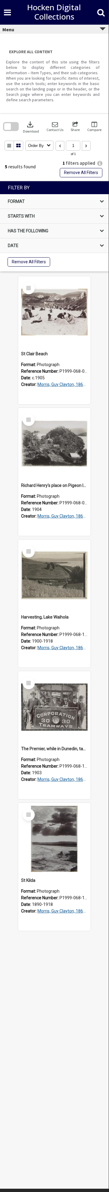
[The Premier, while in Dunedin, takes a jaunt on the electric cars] (54, 707)
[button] (54, 126)
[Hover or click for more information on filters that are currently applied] (99, 163)
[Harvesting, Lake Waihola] (54, 576)
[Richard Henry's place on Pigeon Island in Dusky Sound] (54, 444)
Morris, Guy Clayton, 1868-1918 (67, 384)
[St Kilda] (54, 839)
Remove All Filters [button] (81, 172)
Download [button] (31, 126)
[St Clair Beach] (54, 312)
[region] (54, 226)
